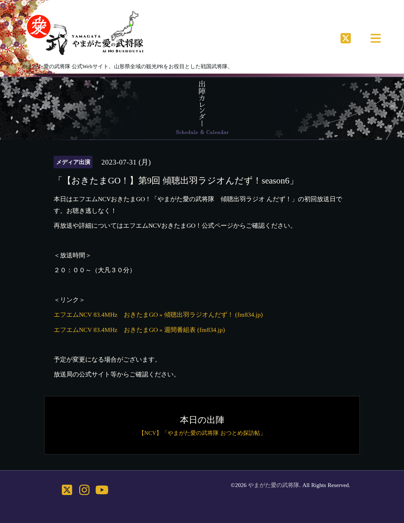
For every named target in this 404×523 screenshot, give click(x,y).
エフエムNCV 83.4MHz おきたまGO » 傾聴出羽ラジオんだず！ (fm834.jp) (158, 314)
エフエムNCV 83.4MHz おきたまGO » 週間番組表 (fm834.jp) (139, 329)
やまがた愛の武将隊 (273, 485)
